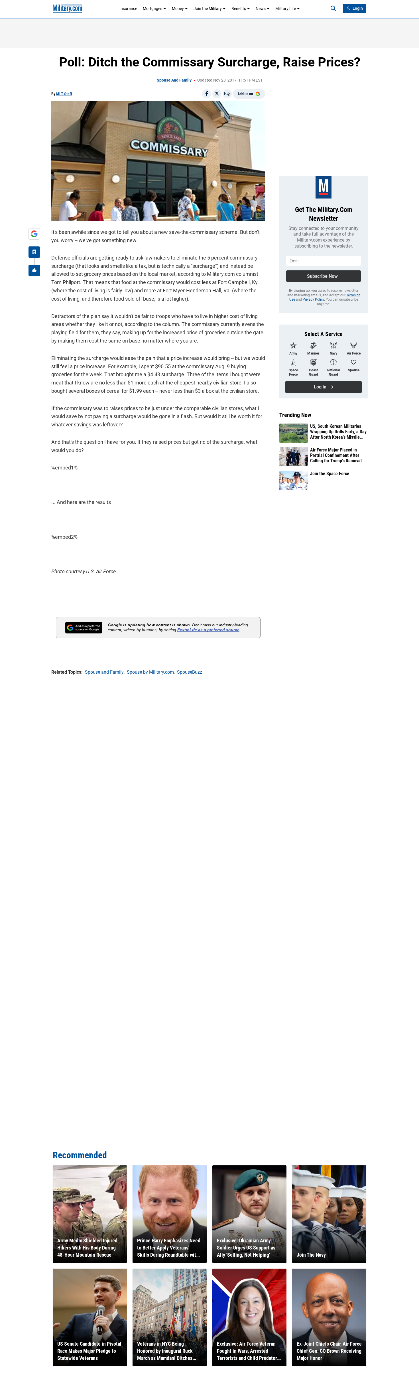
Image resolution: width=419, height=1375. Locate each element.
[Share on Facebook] (206, 93)
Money (178, 9)
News (261, 9)
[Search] (333, 8)
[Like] (34, 270)
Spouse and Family (174, 80)
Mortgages (152, 9)
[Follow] (34, 252)
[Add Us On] (34, 234)
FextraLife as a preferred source (208, 629)
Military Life (285, 9)
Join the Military (208, 9)
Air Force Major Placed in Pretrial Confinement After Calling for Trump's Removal (336, 455)
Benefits (238, 9)
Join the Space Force (329, 473)
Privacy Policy (313, 299)
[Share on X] (216, 93)
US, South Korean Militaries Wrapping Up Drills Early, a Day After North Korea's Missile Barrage (338, 432)
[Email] (227, 93)
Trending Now (295, 415)
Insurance (128, 9)
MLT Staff (64, 94)
